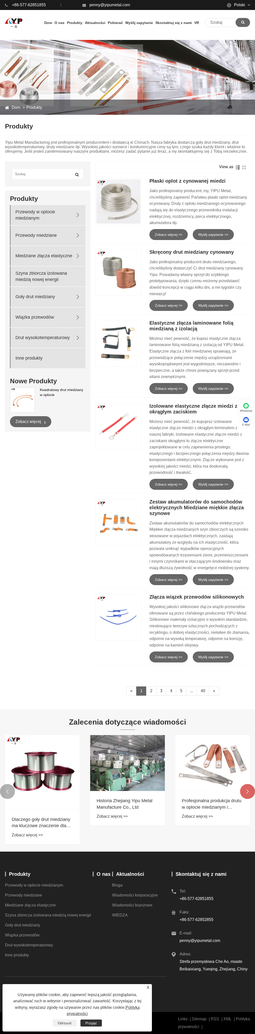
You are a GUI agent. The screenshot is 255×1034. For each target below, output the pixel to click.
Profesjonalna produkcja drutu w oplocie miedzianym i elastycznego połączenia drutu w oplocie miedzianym (163, 804)
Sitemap (199, 1019)
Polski (239, 5)
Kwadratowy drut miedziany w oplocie (61, 392)
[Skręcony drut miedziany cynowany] (118, 272)
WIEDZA (120, 915)
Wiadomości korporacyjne (135, 895)
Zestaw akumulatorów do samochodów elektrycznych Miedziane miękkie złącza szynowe (196, 507)
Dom (16, 107)
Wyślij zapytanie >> (213, 235)
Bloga (117, 885)
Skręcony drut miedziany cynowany (191, 252)
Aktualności (130, 874)
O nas (104, 874)
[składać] (243, 22)
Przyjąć (91, 1023)
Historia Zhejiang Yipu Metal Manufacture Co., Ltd (76, 803)
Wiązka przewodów (34, 317)
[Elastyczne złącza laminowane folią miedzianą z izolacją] (118, 343)
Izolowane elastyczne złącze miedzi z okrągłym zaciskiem (193, 408)
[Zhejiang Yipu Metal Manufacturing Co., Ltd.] (13, 22)
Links (183, 1019)
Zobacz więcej (28, 421)
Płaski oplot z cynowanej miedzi (187, 181)
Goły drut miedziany (35, 296)
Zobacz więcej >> (168, 235)
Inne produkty (29, 358)
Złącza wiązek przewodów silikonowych (196, 597)
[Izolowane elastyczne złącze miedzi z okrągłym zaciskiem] (118, 426)
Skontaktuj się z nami (201, 874)
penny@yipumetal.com (109, 5)
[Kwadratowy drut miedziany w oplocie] (22, 400)
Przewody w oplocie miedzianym (35, 215)
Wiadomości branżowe (132, 905)
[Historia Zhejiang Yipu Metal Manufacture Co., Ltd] (78, 763)
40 (203, 691)
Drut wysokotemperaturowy (42, 337)
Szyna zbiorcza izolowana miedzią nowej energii (41, 276)
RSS (215, 1019)
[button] (7, 791)
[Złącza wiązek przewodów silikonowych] (118, 617)
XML (227, 1019)
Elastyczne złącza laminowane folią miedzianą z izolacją (191, 325)
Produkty (34, 107)
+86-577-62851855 (29, 5)
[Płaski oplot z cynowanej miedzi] (118, 201)
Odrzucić (65, 1023)
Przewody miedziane (36, 235)
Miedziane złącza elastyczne (43, 255)
